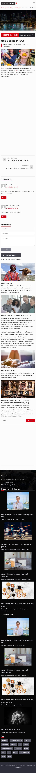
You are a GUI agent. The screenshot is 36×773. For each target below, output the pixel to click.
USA (9, 752)
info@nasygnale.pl (9, 485)
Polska (26, 748)
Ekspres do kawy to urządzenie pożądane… (13, 705)
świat (3, 756)
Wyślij (6, 249)
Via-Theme (18, 767)
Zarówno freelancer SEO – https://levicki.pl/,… (13, 519)
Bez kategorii (17, 7)
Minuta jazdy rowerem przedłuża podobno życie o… (15, 549)
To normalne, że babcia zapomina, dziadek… (13, 732)
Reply (3, 197)
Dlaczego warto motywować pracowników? (16, 315)
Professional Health (8, 370)
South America (6, 283)
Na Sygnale (14, 765)
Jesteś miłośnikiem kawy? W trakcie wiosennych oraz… (16, 579)
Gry (20, 744)
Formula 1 (13, 744)
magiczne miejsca (7, 748)
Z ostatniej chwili (24, 752)
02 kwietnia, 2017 (20, 44)
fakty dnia (5, 744)
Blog (11, 7)
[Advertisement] (18, 97)
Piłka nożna (18, 748)
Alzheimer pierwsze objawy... (11, 729)
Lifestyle (26, 744)
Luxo (7, 184)
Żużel (9, 756)
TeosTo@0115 (8, 44)
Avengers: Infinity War (16, 740)
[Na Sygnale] (9, 3)
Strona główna (5, 7)
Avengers (5, 740)
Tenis (3, 752)
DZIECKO (27, 740)
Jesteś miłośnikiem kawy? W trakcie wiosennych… (15, 675)
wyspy (15, 752)
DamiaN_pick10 (11, 205)
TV (16, 70)
